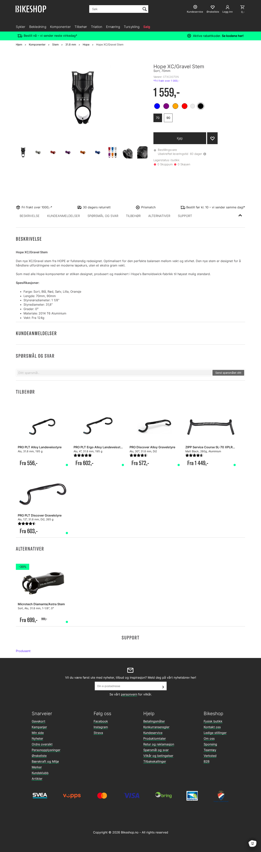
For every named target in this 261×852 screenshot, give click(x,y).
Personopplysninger (46, 750)
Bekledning (37, 27)
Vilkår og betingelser (158, 756)
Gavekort (38, 721)
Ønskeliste (39, 756)
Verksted (210, 756)
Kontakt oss (212, 727)
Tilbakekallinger (154, 761)
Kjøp (180, 138)
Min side (38, 733)
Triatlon (96, 27)
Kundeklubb (40, 773)
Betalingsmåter (154, 721)
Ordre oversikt (42, 744)
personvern (129, 694)
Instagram (101, 727)
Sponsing (210, 744)
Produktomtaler (154, 738)
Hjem (19, 44)
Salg (146, 27)
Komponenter (60, 27)
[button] (30, 216)
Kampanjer (39, 727)
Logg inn (227, 11)
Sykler (20, 27)
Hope (86, 44)
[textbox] (114, 372)
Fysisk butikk (213, 721)
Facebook (101, 721)
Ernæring (113, 27)
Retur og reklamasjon (158, 744)
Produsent (23, 651)
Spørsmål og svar (156, 750)
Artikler (37, 779)
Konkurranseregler (156, 727)
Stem (55, 44)
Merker (37, 767)
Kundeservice (152, 733)
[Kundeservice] (195, 7)
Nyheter (37, 738)
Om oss (209, 738)
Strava (98, 733)
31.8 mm (70, 44)
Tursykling (131, 27)
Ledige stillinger (215, 733)
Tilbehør (81, 27)
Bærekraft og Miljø (45, 761)
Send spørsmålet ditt (228, 372)
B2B (206, 761)
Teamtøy (210, 750)
